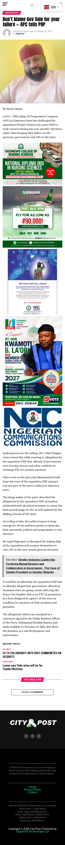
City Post (20, 34)
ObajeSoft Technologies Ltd (32, 831)
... (54, 773)
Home (32, 787)
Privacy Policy (32, 789)
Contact (32, 792)
